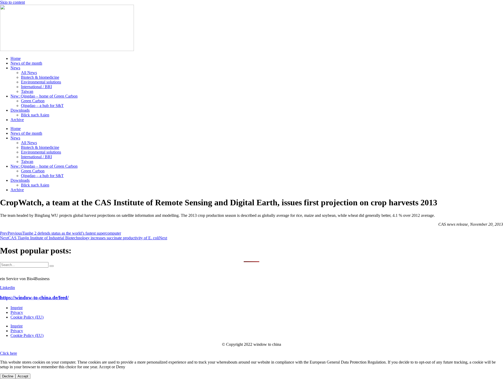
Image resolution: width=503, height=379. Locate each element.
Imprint (16, 308)
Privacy (16, 312)
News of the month (26, 63)
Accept (23, 376)
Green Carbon (33, 101)
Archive (17, 119)
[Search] (52, 266)
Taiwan (27, 91)
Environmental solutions (41, 82)
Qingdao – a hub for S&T (42, 105)
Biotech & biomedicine (40, 77)
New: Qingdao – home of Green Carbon (44, 96)
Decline (7, 376)
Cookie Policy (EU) (26, 317)
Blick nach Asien (35, 115)
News (15, 68)
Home (15, 58)
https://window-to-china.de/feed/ (34, 297)
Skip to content (12, 2)
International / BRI (36, 86)
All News (29, 72)
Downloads (20, 110)
